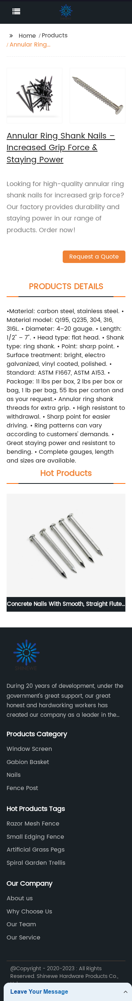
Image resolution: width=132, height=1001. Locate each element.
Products (54, 35)
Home (27, 36)
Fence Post (22, 788)
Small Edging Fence (35, 837)
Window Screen (29, 749)
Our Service (23, 937)
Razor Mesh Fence (33, 823)
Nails (14, 775)
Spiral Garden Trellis (36, 863)
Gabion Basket (28, 762)
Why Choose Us (29, 911)
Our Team (21, 924)
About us (20, 898)
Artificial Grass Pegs (36, 849)
